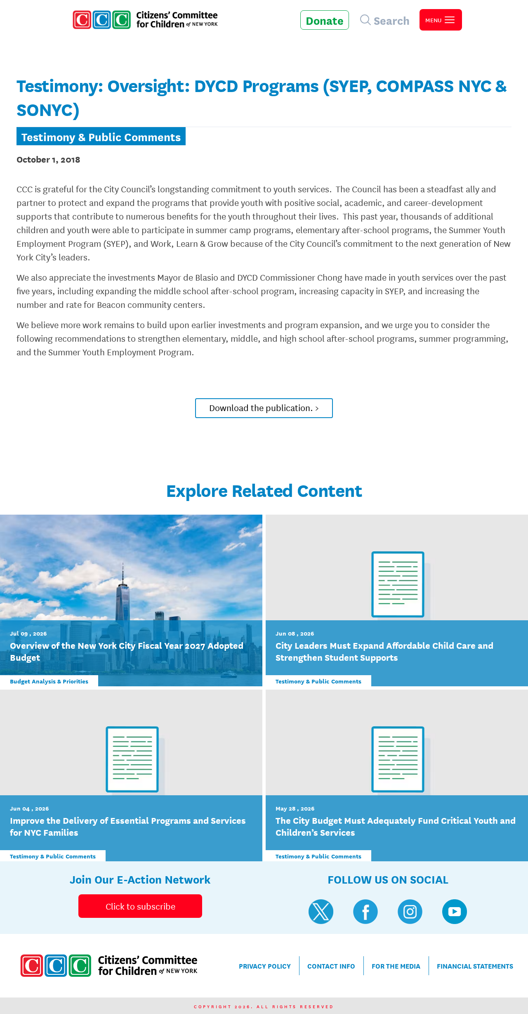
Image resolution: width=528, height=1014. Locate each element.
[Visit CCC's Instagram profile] (410, 911)
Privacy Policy (265, 965)
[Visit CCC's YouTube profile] (454, 911)
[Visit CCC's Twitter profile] (321, 911)
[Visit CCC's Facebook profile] (365, 911)
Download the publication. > (264, 407)
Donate (325, 20)
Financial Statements (475, 965)
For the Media (396, 965)
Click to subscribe (140, 906)
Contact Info (331, 965)
